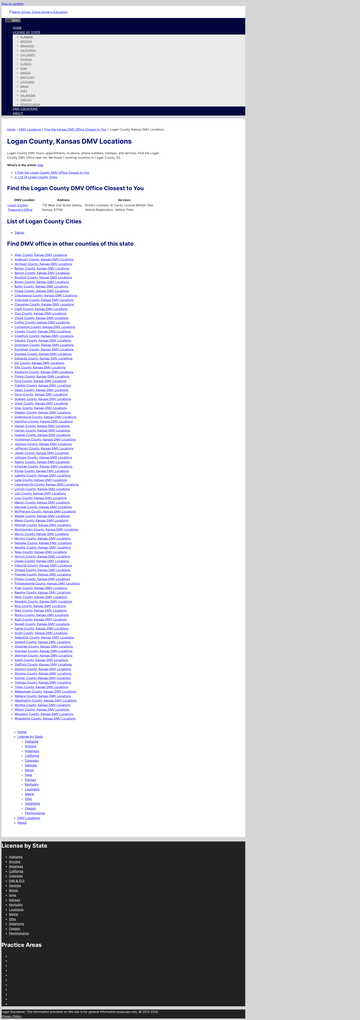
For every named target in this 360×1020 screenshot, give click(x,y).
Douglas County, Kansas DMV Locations (43, 354)
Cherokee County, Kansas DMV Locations (44, 300)
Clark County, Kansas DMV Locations (41, 309)
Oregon (26, 99)
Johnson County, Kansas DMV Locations (43, 457)
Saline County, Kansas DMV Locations (41, 628)
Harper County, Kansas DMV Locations (42, 426)
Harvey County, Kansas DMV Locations (42, 430)
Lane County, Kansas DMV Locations (41, 480)
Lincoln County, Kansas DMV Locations (42, 489)
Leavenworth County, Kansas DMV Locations (47, 484)
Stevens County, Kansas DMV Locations (43, 673)
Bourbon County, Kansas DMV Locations (43, 277)
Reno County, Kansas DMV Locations (41, 597)
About (18, 113)
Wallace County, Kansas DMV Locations (43, 696)
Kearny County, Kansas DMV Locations (42, 462)
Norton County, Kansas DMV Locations (42, 556)
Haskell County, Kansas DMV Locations (42, 435)
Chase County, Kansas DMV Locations (42, 291)
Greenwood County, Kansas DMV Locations (45, 417)
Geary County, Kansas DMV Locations (41, 390)
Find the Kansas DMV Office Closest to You (75, 129)
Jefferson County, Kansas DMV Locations (44, 448)
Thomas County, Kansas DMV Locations (43, 682)
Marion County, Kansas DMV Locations (42, 502)
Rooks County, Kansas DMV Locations (42, 615)
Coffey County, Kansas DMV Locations (42, 322)
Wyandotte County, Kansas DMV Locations (45, 718)
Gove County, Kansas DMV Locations (41, 394)
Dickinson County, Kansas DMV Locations (44, 345)
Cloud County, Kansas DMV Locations (41, 318)
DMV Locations (25, 109)
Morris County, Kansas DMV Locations (42, 534)
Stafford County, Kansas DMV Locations (43, 664)
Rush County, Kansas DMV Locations (41, 619)
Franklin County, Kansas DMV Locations (43, 385)
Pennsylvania (30, 104)
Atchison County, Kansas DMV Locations (43, 264)
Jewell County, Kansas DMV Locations (42, 453)
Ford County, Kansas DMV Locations (40, 381)
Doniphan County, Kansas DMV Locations (44, 349)
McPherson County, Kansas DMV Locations (45, 511)
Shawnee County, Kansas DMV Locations (44, 646)
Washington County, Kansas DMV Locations (45, 700)
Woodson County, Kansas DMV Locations (44, 714)
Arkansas (27, 45)
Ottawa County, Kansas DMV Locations (42, 570)
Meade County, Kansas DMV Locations (42, 516)
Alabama (26, 36)
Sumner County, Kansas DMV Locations (43, 678)
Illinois (25, 63)
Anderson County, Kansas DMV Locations (44, 259)
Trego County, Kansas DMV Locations (41, 687)
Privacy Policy (12, 1016)
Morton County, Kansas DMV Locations (42, 538)
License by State (26, 32)
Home (17, 28)
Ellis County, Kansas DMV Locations (40, 367)
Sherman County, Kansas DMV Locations (43, 655)
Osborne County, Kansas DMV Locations (43, 565)
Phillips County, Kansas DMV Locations (42, 579)
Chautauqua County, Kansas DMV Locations (46, 295)
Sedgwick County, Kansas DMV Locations (44, 637)
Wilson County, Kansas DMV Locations (42, 709)
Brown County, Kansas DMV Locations (42, 282)
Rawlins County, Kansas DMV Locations (43, 592)
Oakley (19, 232)
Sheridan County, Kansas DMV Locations (43, 651)
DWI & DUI (16, 881)
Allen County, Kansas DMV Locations (41, 255)
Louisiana (27, 81)
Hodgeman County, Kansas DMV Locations (45, 439)
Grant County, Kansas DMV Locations (41, 403)
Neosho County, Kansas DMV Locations (43, 547)
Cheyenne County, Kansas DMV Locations (44, 304)
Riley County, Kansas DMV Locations (41, 610)
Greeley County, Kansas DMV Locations (43, 412)
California (28, 50)
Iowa (23, 68)
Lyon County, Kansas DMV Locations (41, 498)
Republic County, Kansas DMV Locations (43, 601)
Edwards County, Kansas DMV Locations (43, 358)
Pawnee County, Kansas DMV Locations (43, 574)
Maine (24, 86)
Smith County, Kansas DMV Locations (41, 660)
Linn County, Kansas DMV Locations (40, 493)
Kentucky (27, 77)
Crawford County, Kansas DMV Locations (44, 336)
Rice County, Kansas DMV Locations (40, 606)
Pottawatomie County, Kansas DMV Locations (47, 583)
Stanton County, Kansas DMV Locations (43, 669)
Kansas (25, 72)
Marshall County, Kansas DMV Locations (43, 507)
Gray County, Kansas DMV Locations (41, 408)
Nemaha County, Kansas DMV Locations (43, 543)
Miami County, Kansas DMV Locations (41, 520)
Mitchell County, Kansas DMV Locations (43, 525)
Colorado (27, 54)
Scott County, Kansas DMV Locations (41, 633)
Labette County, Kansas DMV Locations (43, 475)
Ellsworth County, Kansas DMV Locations (44, 372)
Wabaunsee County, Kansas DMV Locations (45, 691)
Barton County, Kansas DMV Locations (42, 273)
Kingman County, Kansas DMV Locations (43, 466)
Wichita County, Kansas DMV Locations (42, 705)
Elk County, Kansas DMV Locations (39, 363)
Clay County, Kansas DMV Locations (40, 313)
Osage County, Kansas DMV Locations (42, 561)
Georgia (26, 59)
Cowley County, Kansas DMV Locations (43, 331)
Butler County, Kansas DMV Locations (41, 286)
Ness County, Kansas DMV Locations (41, 552)
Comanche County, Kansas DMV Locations (45, 327)
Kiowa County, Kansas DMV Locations (42, 471)
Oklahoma (27, 95)
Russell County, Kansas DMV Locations (42, 624)
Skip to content (12, 4)
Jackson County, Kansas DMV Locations (43, 444)
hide (40, 165)
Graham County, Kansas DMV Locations (43, 399)
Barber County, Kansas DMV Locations (42, 268)
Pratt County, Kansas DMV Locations (41, 588)
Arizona (26, 41)
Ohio (23, 90)
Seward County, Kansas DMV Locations (43, 642)
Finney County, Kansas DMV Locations (42, 376)
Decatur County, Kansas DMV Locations (43, 340)
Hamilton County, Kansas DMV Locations (44, 421)
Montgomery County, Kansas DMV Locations (46, 529)
